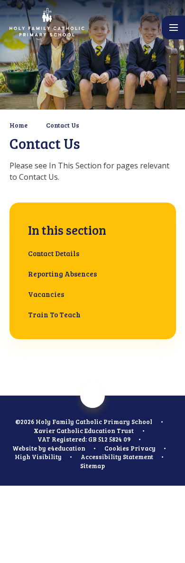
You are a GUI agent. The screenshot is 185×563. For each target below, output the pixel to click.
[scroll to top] (92, 395)
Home (18, 125)
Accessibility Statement (117, 456)
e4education (66, 448)
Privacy (143, 448)
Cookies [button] (116, 448)
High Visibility (38, 456)
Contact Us (62, 125)
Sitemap (92, 465)
